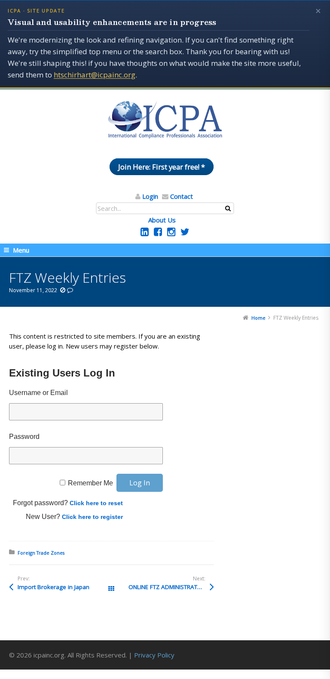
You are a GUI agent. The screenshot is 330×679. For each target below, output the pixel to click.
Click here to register (92, 516)
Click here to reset (96, 503)
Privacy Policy (154, 655)
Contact (181, 196)
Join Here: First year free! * (161, 167)
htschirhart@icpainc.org (94, 75)
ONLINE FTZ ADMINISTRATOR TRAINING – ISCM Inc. (171, 587)
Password (24, 436)
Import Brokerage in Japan (53, 587)
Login (150, 196)
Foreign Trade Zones (41, 552)
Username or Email (38, 392)
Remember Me (90, 483)
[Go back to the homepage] (165, 120)
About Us (162, 220)
